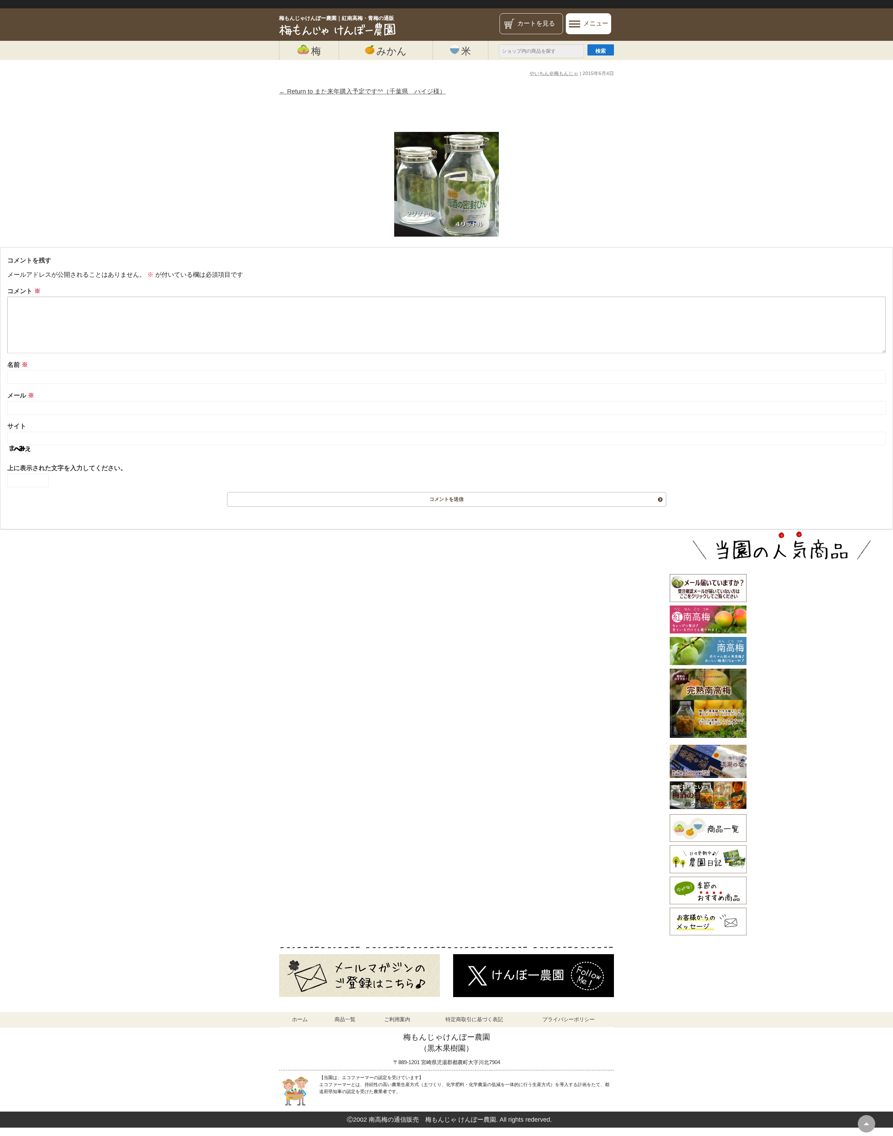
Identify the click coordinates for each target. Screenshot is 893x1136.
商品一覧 (345, 1019)
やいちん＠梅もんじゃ (554, 73)
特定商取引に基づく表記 (474, 1019)
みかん (391, 51)
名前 (17, 364)
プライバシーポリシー (568, 1019)
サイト (16, 426)
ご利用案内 (397, 1019)
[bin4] (446, 184)
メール (20, 395)
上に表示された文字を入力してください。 (67, 468)
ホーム (300, 1019)
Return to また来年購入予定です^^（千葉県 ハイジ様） (362, 91)
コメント (23, 291)
